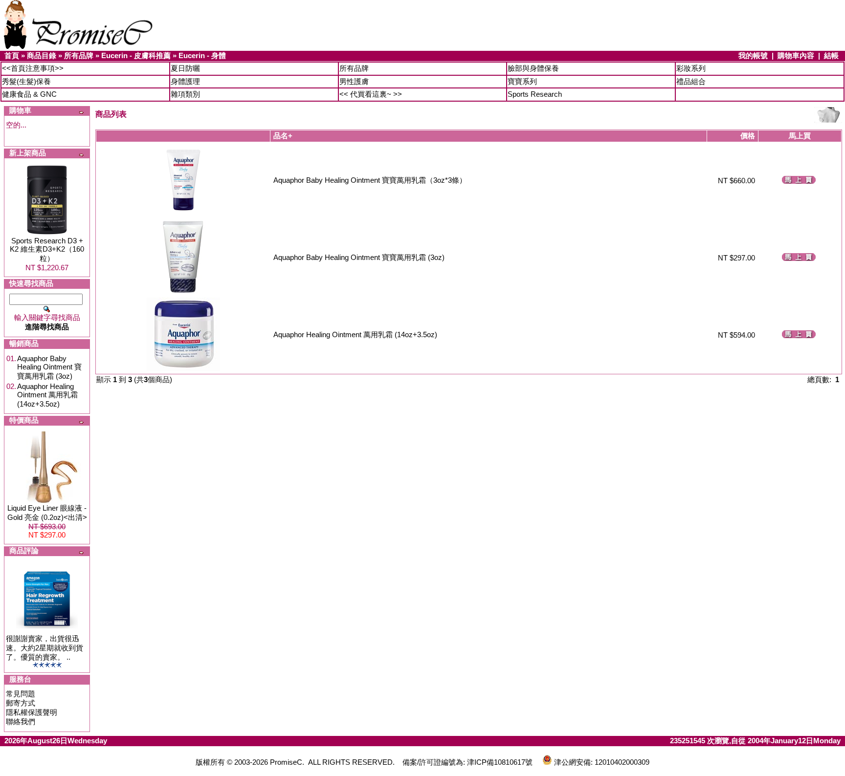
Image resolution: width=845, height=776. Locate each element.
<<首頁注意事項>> (33, 68)
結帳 (831, 55)
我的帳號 (753, 55)
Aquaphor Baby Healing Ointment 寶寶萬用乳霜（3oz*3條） (370, 180)
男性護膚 (354, 81)
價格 (747, 135)
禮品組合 (691, 81)
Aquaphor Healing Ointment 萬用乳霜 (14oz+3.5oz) (47, 395)
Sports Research (535, 94)
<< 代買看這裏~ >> (370, 94)
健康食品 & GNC (29, 94)
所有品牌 (78, 55)
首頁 (11, 55)
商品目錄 (41, 55)
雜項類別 (185, 94)
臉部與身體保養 (533, 68)
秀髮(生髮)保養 (26, 81)
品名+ (282, 135)
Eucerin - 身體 (202, 55)
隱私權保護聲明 (31, 712)
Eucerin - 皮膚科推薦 (136, 55)
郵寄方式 (20, 703)
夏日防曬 (185, 68)
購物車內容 (796, 55)
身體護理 (185, 81)
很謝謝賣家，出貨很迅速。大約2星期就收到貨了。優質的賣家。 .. (44, 647)
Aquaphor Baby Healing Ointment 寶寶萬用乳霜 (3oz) (49, 367)
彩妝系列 (691, 68)
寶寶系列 (522, 81)
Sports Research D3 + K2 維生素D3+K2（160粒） (47, 249)
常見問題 (20, 694)
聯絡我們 (20, 721)
